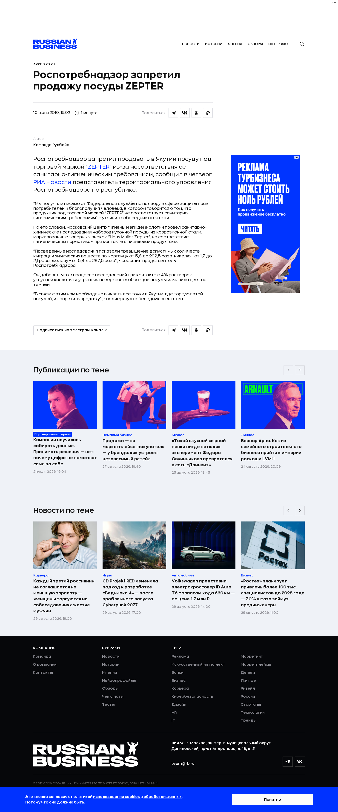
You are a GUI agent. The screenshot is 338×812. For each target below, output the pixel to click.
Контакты (43, 672)
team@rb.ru (183, 764)
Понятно (272, 799)
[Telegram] (288, 762)
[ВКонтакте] (300, 762)
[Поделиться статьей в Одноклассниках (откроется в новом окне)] (196, 113)
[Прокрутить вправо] (300, 370)
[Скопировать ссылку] (208, 113)
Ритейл (248, 688)
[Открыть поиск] (302, 44)
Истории (213, 44)
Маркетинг (252, 656)
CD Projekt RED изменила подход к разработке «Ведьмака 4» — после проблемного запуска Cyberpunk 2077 (130, 593)
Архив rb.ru (44, 64)
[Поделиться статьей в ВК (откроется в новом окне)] (185, 113)
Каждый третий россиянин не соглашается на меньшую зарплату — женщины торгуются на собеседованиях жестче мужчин (64, 596)
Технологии (253, 712)
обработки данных (162, 797)
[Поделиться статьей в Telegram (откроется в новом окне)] (173, 113)
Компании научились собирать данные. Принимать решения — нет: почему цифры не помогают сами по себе (65, 452)
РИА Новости (52, 182)
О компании (45, 664)
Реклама (180, 656)
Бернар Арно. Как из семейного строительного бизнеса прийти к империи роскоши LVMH (271, 450)
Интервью (278, 44)
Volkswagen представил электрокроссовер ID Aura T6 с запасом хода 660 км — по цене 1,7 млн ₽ (203, 590)
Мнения (235, 44)
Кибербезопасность (192, 696)
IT (173, 720)
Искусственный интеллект (198, 664)
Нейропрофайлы (119, 680)
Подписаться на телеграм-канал (70, 330)
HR (174, 712)
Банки (177, 672)
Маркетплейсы (256, 664)
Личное (248, 680)
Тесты (108, 704)
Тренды (248, 720)
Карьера (180, 688)
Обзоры (255, 44)
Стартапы (251, 704)
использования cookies (116, 797)
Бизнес (179, 680)
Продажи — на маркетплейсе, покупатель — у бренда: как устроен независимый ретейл (133, 450)
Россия (248, 696)
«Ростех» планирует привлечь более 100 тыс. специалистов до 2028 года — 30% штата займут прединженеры (272, 593)
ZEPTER (98, 167)
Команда (42, 656)
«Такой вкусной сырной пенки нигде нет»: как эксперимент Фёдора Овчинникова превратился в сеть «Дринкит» (202, 453)
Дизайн (179, 704)
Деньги (248, 672)
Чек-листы (112, 696)
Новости (191, 44)
